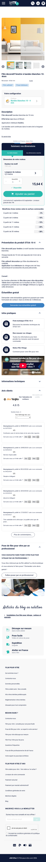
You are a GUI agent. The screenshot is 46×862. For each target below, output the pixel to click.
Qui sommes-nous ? (11, 673)
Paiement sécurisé (11, 780)
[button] (10, 65)
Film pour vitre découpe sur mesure (16, 734)
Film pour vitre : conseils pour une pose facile (20, 724)
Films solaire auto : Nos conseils (15, 689)
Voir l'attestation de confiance (25, 398)
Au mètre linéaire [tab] (12, 153)
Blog (6, 801)
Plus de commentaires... (23, 535)
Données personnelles (12, 684)
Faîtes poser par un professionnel (19, 575)
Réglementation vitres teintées (15, 700)
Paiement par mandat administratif (17, 785)
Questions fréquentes (12, 745)
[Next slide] (43, 66)
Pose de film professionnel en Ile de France (19, 750)
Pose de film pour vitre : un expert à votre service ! (21, 729)
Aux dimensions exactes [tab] (33, 153)
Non (35, 437)
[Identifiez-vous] (38, 3)
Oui (27, 437)
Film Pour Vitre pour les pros (14, 740)
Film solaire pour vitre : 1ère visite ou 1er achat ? (21, 769)
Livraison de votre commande (15, 774)
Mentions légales (10, 796)
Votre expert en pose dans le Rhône (16, 756)
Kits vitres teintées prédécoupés (15, 694)
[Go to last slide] (3, 66)
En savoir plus (6, 136)
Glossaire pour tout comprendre (15, 705)
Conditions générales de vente (15, 790)
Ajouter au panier (25, 193)
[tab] (23, 165)
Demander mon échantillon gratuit (23, 305)
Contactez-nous (10, 678)
